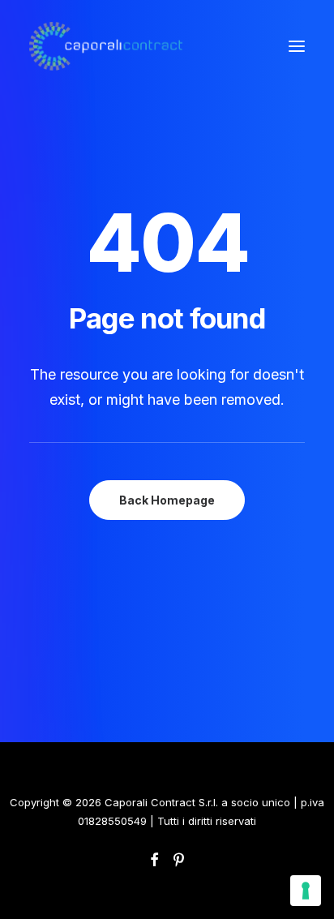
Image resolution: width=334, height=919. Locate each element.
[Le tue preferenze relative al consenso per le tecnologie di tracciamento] (305, 890)
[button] (296, 46)
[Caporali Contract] (105, 46)
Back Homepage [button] (167, 500)
